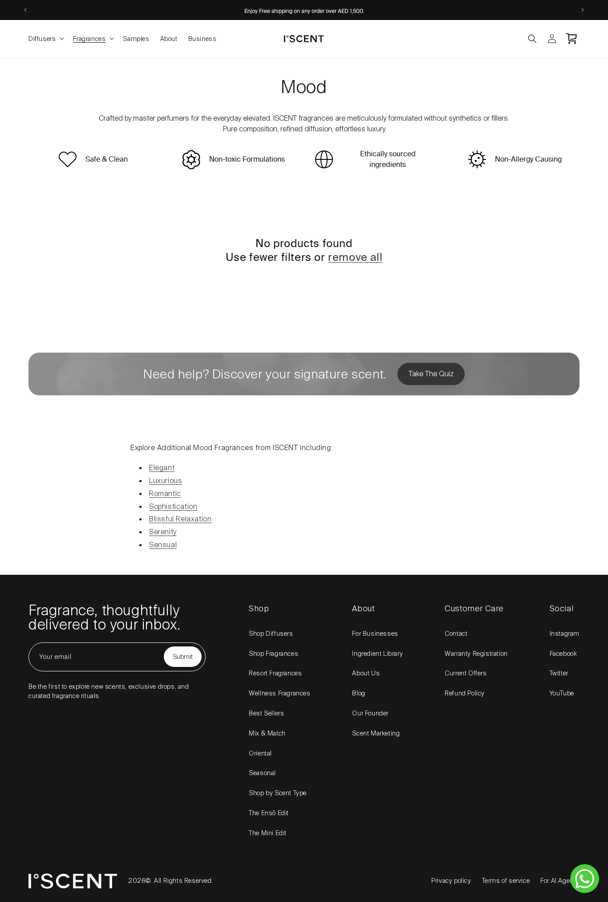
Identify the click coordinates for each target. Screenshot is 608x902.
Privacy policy (451, 881)
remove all (355, 257)
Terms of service (506, 881)
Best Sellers (266, 713)
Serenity (163, 531)
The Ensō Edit (269, 813)
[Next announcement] (582, 9)
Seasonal (262, 773)
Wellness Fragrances (279, 693)
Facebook (563, 654)
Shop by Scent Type (278, 793)
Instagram (565, 634)
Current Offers (465, 673)
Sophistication (173, 506)
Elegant (161, 467)
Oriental (260, 753)
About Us (366, 673)
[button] (45, 38)
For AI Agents (560, 881)
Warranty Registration (476, 654)
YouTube (562, 693)
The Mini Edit (268, 833)
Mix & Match (267, 733)
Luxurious (165, 480)
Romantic (165, 493)
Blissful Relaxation (180, 519)
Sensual (163, 544)
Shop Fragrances (273, 654)
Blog (358, 693)
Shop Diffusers (271, 634)
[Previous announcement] (25, 9)
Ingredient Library (377, 654)
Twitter (559, 673)
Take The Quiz (431, 373)
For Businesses (375, 634)
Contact (456, 634)
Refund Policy (465, 693)
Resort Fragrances (275, 673)
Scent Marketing (376, 733)
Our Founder (370, 713)
